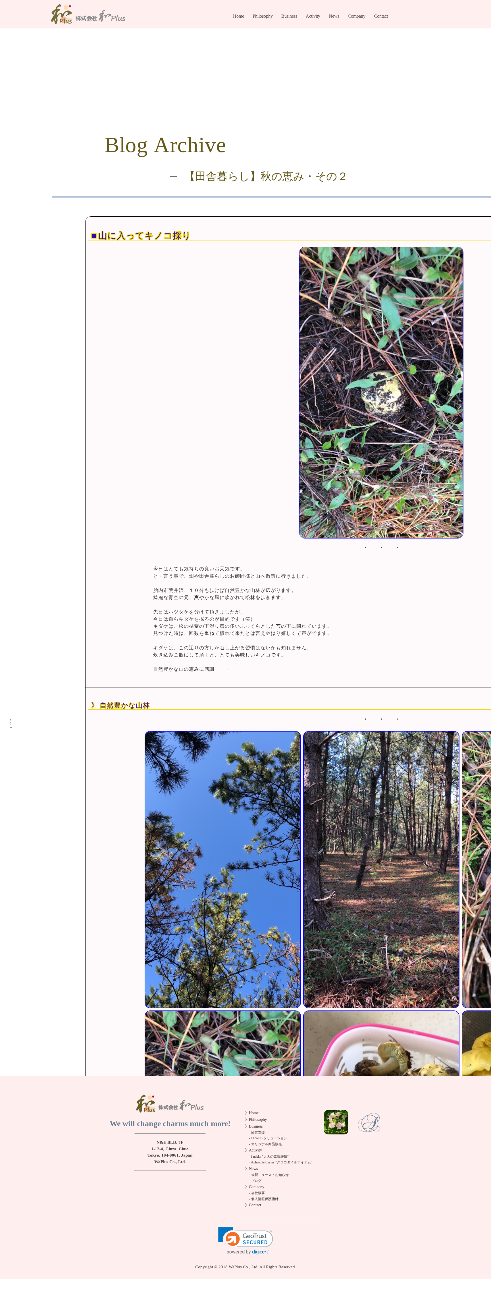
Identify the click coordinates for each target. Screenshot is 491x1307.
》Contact (253, 1205)
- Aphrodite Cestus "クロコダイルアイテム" (280, 1162)
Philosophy (263, 16)
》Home (252, 1113)
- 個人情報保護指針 (363, 36)
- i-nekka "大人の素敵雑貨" (269, 1157)
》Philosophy (256, 1119)
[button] (245, 1241)
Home (238, 16)
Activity (313, 16)
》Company (254, 1187)
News (334, 16)
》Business (254, 1126)
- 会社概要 (356, 28)
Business (289, 16)
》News (251, 1169)
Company (356, 16)
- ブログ (335, 36)
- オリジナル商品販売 (299, 45)
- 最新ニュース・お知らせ (269, 1175)
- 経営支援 (289, 28)
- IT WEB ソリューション (268, 1138)
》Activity (253, 1150)
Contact (381, 16)
